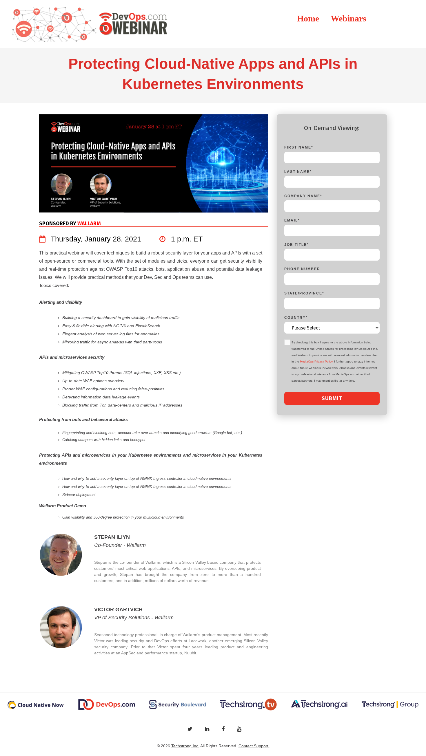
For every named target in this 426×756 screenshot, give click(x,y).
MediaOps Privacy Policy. (316, 361)
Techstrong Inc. (185, 746)
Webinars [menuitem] (348, 18)
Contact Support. (254, 746)
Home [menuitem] (308, 18)
